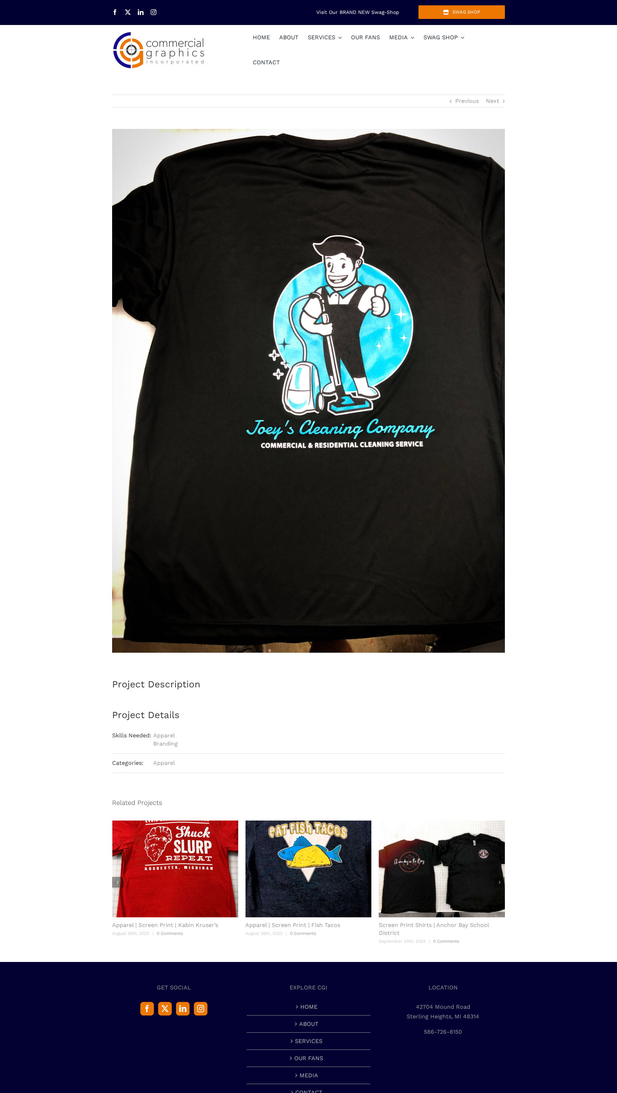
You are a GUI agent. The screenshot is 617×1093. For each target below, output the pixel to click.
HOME (308, 1006)
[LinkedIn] (183, 1009)
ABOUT (308, 1024)
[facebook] (115, 12)
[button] (117, 882)
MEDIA (309, 1075)
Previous (467, 100)
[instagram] (153, 12)
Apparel (164, 735)
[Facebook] (147, 1009)
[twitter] (128, 12)
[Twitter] (165, 1009)
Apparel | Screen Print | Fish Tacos (159, 925)
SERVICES (308, 1041)
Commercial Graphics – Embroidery (428, 925)
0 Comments (170, 933)
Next (492, 100)
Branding (165, 743)
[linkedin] (141, 12)
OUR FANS (308, 1058)
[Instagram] (200, 1009)
